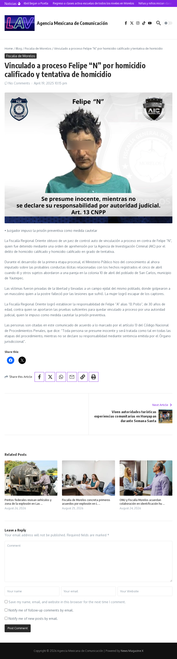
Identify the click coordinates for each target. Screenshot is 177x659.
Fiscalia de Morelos (38, 48)
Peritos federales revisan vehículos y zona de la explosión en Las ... (28, 502)
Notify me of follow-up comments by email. (41, 610)
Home (9, 48)
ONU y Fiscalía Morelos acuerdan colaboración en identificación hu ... (142, 502)
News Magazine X (132, 651)
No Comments (19, 83)
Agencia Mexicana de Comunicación (72, 23)
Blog (19, 48)
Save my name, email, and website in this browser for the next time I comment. (67, 602)
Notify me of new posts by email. (33, 618)
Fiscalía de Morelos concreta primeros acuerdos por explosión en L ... (86, 502)
